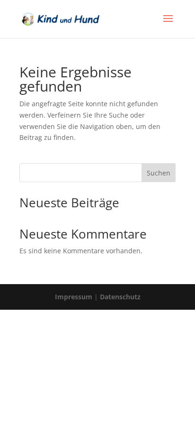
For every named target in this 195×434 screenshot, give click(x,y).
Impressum (73, 296)
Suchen (158, 172)
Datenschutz (120, 296)
